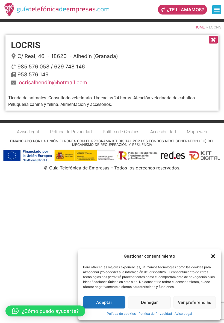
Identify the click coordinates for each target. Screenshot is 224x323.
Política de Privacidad (155, 314)
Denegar (149, 302)
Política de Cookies (121, 131)
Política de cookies (121, 314)
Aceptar (104, 302)
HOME (199, 27)
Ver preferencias (194, 302)
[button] (213, 256)
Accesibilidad (163, 131)
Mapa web (197, 131)
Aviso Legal (183, 314)
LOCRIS (25, 45)
